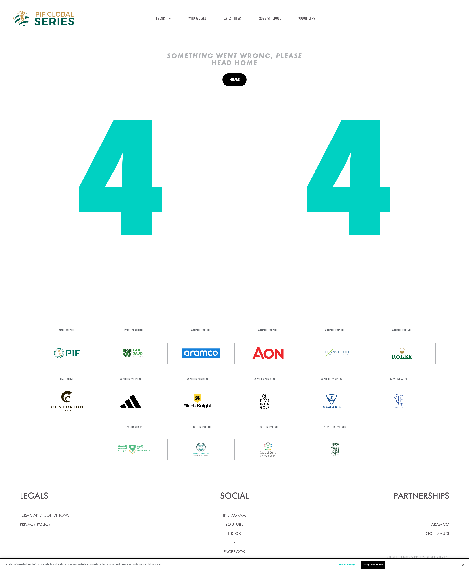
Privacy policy (35, 524)
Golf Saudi (437, 533)
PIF (446, 515)
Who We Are (197, 18)
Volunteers (306, 18)
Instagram (234, 515)
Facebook (234, 551)
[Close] (463, 565)
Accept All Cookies (373, 564)
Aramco (440, 524)
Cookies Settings (346, 564)
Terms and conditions (44, 515)
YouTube (234, 524)
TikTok (234, 533)
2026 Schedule (270, 18)
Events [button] (161, 18)
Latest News (233, 18)
